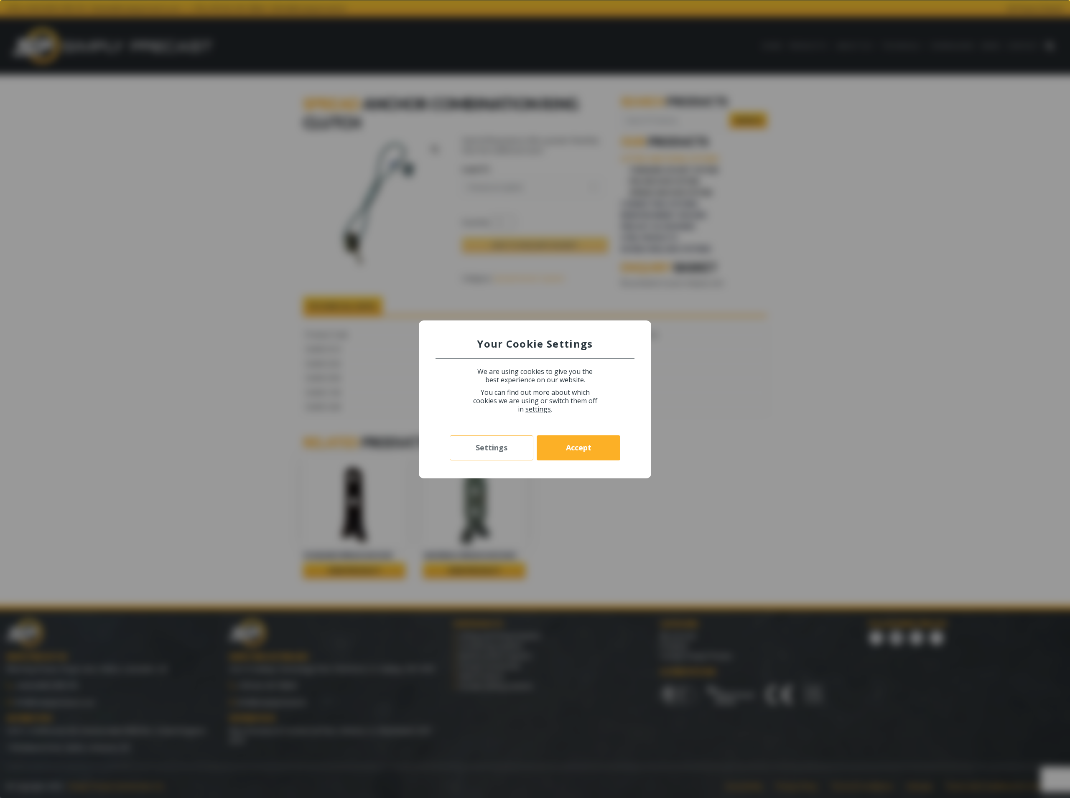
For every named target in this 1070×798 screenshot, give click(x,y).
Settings (491, 447)
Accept (578, 447)
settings (538, 409)
